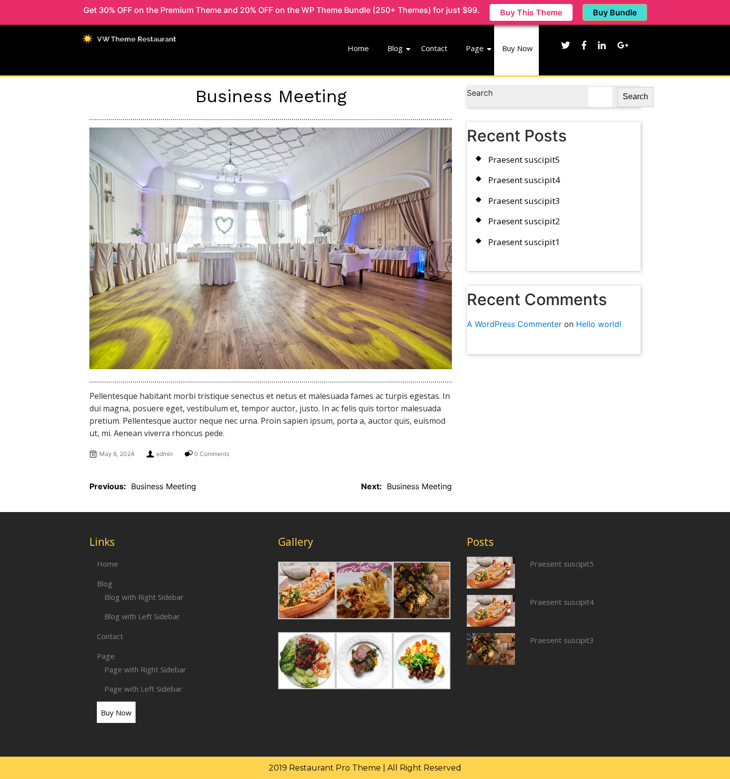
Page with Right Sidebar (145, 669)
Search (480, 93)
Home (358, 48)
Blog (395, 48)
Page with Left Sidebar (143, 689)
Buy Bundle (615, 12)
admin (164, 453)
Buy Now (517, 48)
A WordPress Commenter (514, 324)
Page (475, 48)
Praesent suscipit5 (524, 159)
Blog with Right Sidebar (144, 597)
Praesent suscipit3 (524, 200)
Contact (434, 48)
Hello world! (598, 324)
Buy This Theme (531, 12)
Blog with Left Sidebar (142, 616)
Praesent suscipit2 (524, 221)
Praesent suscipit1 (524, 242)
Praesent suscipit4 (524, 180)
